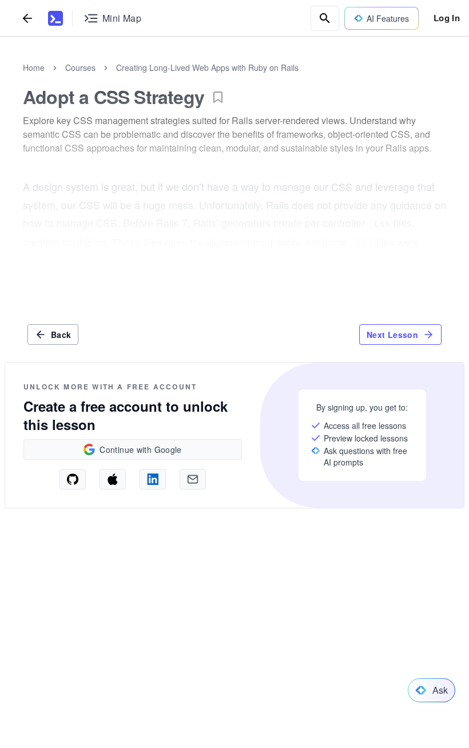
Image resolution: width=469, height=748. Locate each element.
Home (34, 67)
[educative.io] (55, 18)
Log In (447, 17)
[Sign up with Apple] (113, 479)
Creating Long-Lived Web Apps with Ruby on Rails (207, 67)
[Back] (27, 18)
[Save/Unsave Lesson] (218, 97)
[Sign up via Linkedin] (153, 479)
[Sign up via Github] (72, 479)
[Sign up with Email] (193, 479)
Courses (80, 67)
